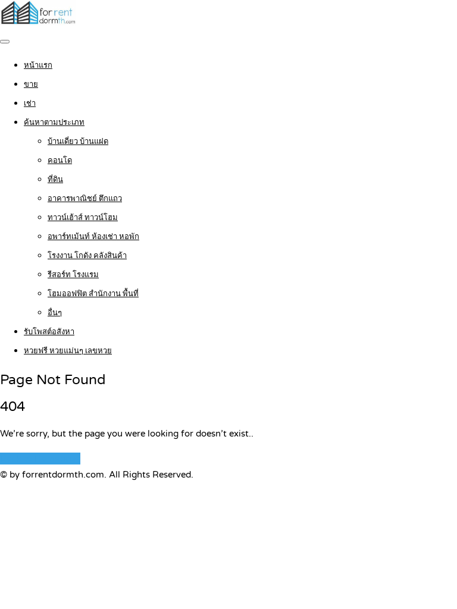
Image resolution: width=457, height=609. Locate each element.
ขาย (31, 84)
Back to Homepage (40, 458)
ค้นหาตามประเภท (54, 122)
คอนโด (60, 160)
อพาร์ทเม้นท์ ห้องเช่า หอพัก (93, 236)
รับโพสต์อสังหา (49, 332)
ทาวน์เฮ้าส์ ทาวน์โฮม (83, 217)
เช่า (30, 103)
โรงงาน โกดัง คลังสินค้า (87, 255)
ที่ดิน (55, 179)
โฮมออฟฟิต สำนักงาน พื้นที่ (93, 294)
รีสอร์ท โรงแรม (73, 275)
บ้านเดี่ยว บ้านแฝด (78, 141)
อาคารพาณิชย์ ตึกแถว (85, 198)
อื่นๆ (55, 313)
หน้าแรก (38, 65)
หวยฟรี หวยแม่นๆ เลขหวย (68, 351)
